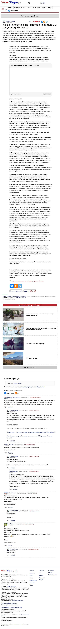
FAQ (40, 573)
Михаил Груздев (14, 410)
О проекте (41, 570)
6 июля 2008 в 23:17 (25, 397)
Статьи (23, 7)
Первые (15, 383)
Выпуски (10, 7)
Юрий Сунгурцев (11, 492)
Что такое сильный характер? (35, 343)
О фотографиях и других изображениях (11, 607)
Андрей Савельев (8, 444)
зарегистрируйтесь (27, 387)
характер (36, 281)
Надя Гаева (10, 523)
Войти (43, 2)
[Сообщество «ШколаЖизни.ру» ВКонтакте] (13, 10)
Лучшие (19, 383)
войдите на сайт (40, 387)
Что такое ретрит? (32, 358)
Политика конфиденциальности (9, 603)
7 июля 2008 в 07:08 (23, 410)
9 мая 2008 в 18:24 (18, 524)
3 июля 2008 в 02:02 (21, 492)
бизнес (41, 281)
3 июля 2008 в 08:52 (19, 444)
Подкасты (44, 7)
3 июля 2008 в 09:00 (23, 456)
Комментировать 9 (16, 290)
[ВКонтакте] (42, 22)
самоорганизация (26, 281)
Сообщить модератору (35, 397)
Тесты (28, 7)
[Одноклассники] (44, 22)
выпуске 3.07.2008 (21, 297)
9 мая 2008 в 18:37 (23, 549)
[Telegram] (47, 22)
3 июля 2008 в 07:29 (23, 510)
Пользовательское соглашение (9, 604)
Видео (50, 7)
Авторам (41, 575)
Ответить (10, 407)
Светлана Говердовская (13, 397)
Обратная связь (52, 574)
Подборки (17, 7)
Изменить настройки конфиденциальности (12, 623)
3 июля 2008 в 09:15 (23, 471)
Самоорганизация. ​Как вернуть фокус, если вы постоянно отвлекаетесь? (41, 329)
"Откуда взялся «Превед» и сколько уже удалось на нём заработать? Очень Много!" (31, 432)
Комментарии (36, 7)
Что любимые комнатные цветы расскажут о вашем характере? (40, 314)
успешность (17, 281)
